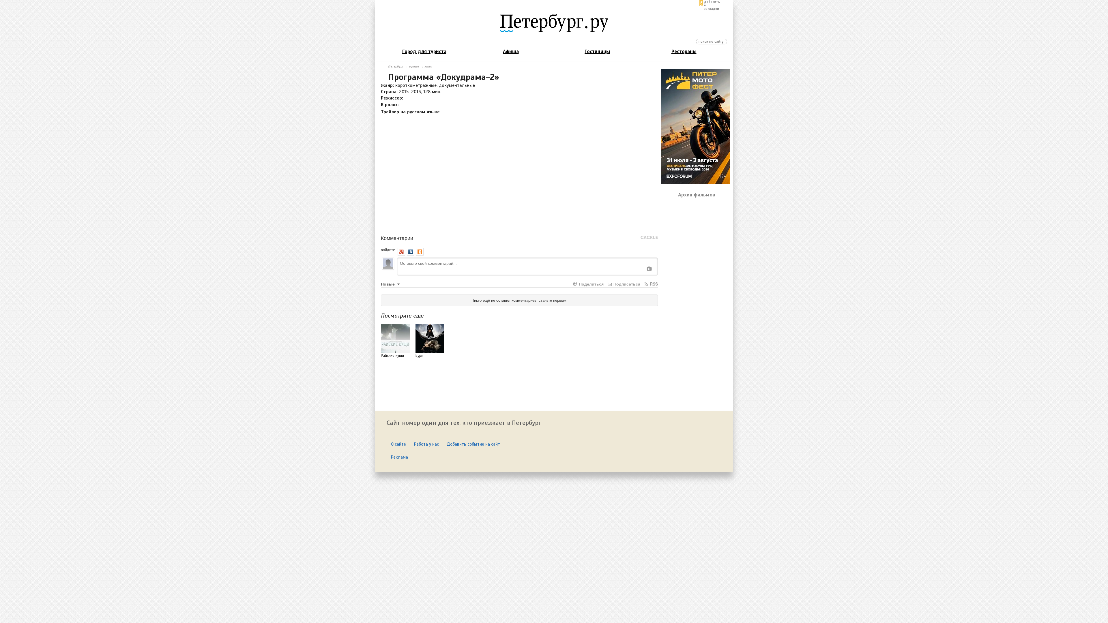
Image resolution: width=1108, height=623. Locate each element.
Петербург (396, 66)
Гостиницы (597, 51)
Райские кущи (392, 355)
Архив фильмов (696, 195)
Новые (388, 284)
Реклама (399, 457)
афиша (414, 66)
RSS (653, 284)
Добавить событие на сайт (473, 444)
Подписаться (626, 284)
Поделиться (591, 284)
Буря (419, 355)
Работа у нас (426, 444)
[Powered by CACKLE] (649, 237)
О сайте (398, 444)
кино (428, 66)
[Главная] (554, 23)
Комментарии (397, 237)
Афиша (511, 51)
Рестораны (684, 51)
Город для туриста (424, 51)
